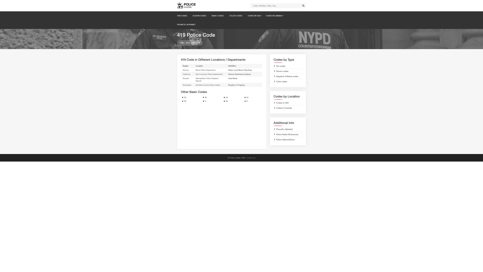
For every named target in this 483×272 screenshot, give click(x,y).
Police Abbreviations (285, 139)
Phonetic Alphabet (186, 24)
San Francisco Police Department (209, 74)
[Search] (303, 5)
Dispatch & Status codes (287, 76)
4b (185, 101)
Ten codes (182, 16)
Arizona (186, 70)
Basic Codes (191, 43)
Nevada (186, 78)
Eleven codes (199, 16)
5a (227, 97)
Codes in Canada (274, 16)
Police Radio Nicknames (287, 134)
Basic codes (218, 16)
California (186, 74)
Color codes (235, 16)
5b (227, 101)
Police (190, 5)
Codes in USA (254, 16)
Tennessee (187, 85)
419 (199, 43)
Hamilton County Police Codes (208, 85)
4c (206, 97)
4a (185, 97)
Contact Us (250, 158)
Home (182, 43)
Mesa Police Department (205, 70)
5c (248, 97)
